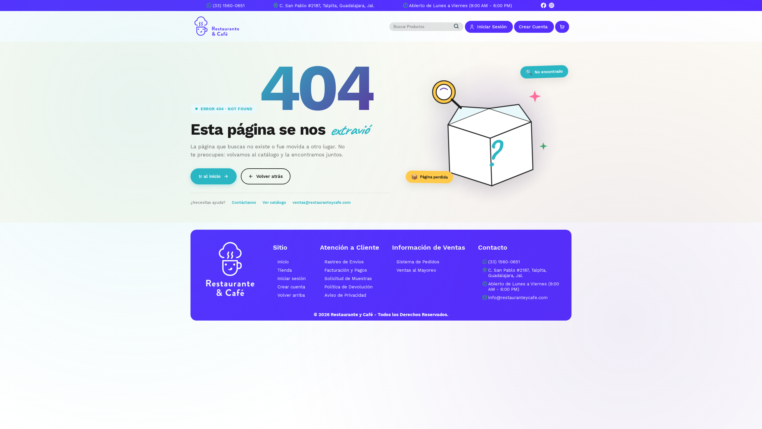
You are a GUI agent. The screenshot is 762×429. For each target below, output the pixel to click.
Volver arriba (291, 295)
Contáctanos (244, 202)
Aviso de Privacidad (345, 295)
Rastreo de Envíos (344, 262)
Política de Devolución (348, 287)
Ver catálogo (274, 202)
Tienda (284, 270)
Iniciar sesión (291, 278)
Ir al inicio (210, 176)
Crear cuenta (291, 287)
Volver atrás (269, 176)
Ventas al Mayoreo (416, 270)
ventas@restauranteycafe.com (322, 202)
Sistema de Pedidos (417, 262)
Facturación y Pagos (345, 270)
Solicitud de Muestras (348, 278)
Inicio (283, 262)
